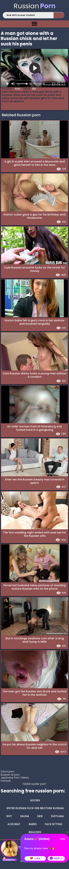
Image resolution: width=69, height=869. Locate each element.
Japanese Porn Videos (15, 777)
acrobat (14, 824)
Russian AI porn (10, 774)
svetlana (57, 816)
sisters (35, 800)
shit (9, 816)
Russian (35, 6)
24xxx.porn (7, 771)
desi (40, 816)
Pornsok (6, 781)
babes (33, 824)
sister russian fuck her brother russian (35, 808)
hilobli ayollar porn (34, 784)
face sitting (53, 824)
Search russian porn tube (58, 15)
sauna (24, 816)
